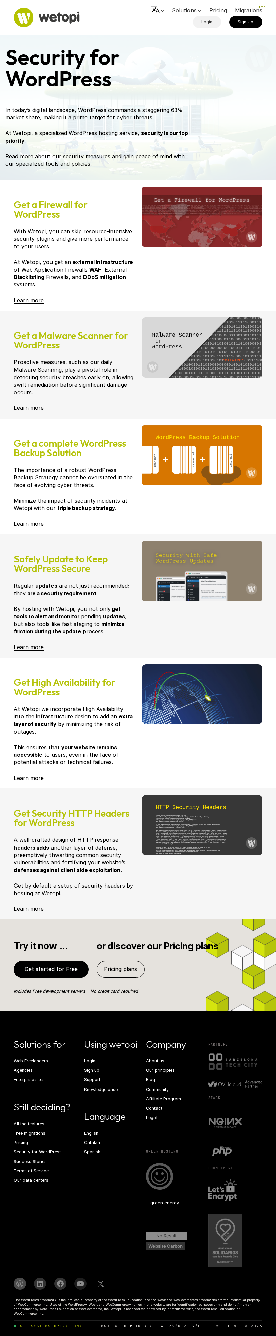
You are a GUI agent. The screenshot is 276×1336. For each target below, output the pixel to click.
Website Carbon (165, 1246)
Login (206, 21)
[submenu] (157, 10)
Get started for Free (51, 969)
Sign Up (245, 21)
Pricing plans (120, 969)
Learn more (29, 300)
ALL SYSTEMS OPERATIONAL (52, 1326)
